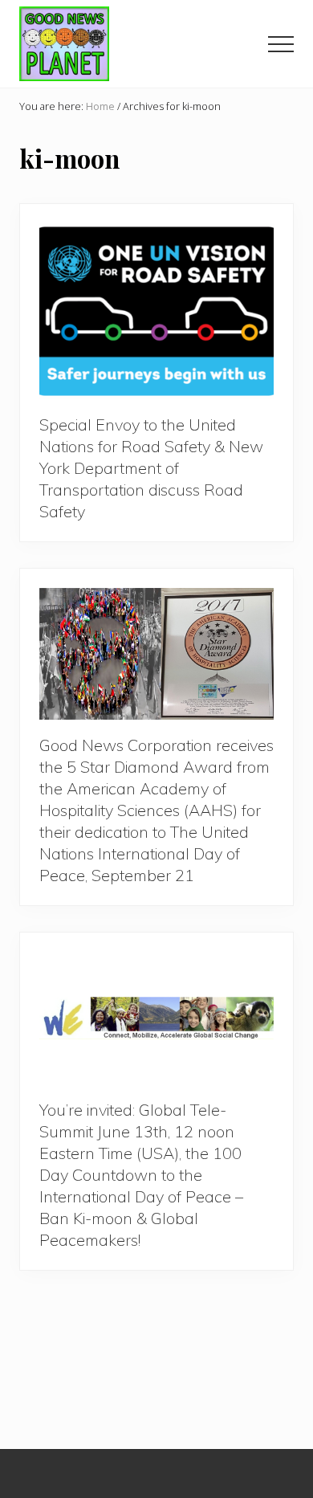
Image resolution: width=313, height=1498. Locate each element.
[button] (281, 44)
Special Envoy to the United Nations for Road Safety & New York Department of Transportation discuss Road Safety (151, 467)
